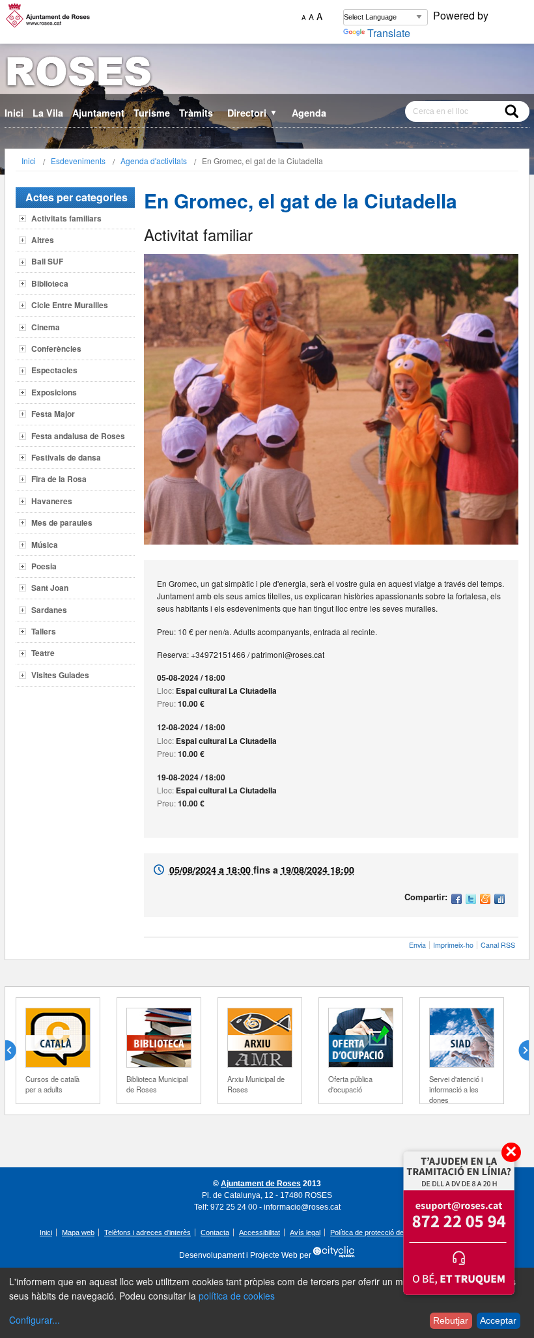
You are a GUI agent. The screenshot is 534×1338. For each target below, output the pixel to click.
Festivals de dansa (66, 457)
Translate (388, 32)
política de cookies (237, 1295)
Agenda (309, 112)
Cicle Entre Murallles (69, 305)
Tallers (43, 631)
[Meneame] (485, 900)
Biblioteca (49, 283)
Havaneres (51, 501)
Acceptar (498, 1320)
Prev (15, 1050)
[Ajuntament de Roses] (267, 74)
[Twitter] (471, 900)
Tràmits (196, 112)
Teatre (43, 653)
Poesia (44, 566)
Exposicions (54, 392)
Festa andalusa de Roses (78, 436)
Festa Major (53, 414)
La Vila (48, 112)
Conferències (56, 348)
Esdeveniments (78, 160)
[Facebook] (456, 900)
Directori (252, 112)
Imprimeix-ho (453, 945)
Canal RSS (498, 945)
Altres (42, 240)
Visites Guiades (60, 675)
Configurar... (34, 1319)
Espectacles (54, 370)
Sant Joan (49, 587)
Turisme (152, 112)
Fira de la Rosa (59, 479)
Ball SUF (47, 261)
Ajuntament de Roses (261, 1183)
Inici (14, 112)
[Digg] (499, 900)
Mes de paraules (61, 522)
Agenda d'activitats (153, 160)
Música (44, 544)
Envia (417, 945)
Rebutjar (450, 1320)
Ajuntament (98, 112)
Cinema (45, 327)
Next (518, 1050)
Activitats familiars (66, 218)
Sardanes (49, 610)
